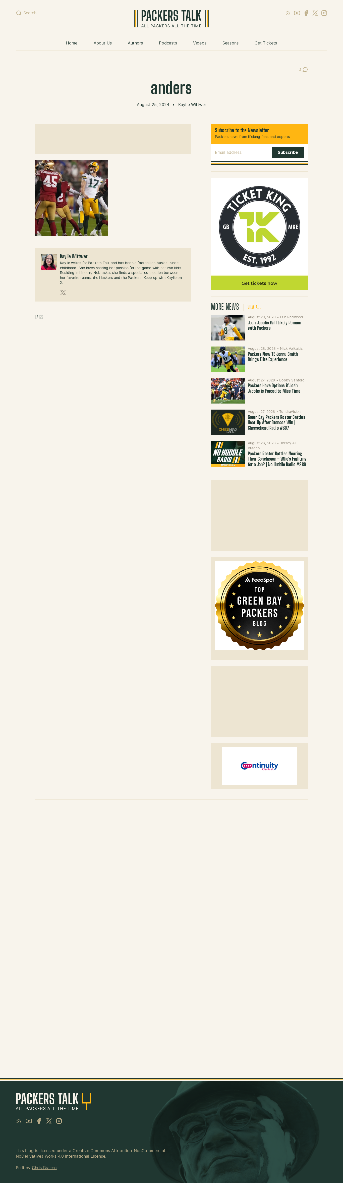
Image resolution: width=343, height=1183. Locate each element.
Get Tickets (266, 43)
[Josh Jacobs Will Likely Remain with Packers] (228, 327)
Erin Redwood (291, 317)
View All (254, 307)
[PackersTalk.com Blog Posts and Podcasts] (171, 18)
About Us (103, 43)
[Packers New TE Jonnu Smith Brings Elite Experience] (228, 359)
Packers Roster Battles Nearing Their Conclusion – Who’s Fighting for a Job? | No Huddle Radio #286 (277, 459)
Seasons (230, 43)
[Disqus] (171, 874)
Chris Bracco (44, 1168)
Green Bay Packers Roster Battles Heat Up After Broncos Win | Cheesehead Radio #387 (276, 423)
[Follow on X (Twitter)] (63, 292)
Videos (199, 43)
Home (72, 43)
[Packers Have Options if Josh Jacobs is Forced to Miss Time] (228, 391)
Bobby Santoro (291, 380)
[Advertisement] (112, 139)
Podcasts (168, 43)
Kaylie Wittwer (192, 105)
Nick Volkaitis (291, 349)
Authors (135, 43)
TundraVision (290, 412)
